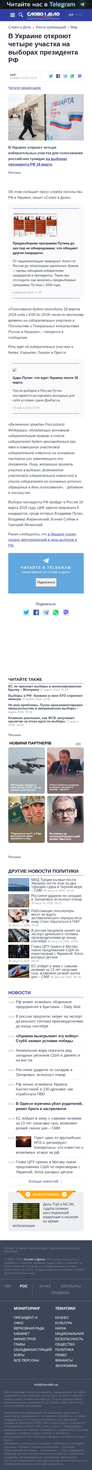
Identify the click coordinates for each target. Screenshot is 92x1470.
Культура (63, 1323)
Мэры (19, 1355)
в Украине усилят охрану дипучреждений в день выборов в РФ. (42, 539)
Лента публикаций (51, 27)
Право (61, 1355)
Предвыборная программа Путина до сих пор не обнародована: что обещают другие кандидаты (45, 248)
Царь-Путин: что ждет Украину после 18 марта (45, 380)
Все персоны (26, 1360)
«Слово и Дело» (34, 1259)
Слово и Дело (19, 27)
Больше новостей (43, 1181)
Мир (74, 27)
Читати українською (24, 88)
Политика (64, 1350)
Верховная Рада (29, 1328)
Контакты (71, 1286)
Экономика (66, 1366)
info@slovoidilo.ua (46, 1384)
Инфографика (46, 1195)
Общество (65, 1344)
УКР (71, 15)
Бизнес (62, 1318)
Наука (60, 1328)
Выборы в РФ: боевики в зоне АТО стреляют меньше (45, 697)
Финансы (64, 1360)
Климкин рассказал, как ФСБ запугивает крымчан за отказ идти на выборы (43, 721)
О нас (45, 1286)
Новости (19, 992)
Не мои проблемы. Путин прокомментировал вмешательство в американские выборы (45, 708)
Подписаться (46, 582)
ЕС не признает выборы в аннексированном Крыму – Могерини (44, 687)
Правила (60, 1293)
